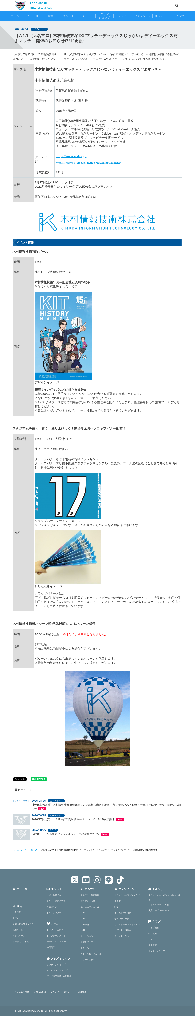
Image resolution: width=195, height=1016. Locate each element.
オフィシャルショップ (57, 970)
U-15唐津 (85, 924)
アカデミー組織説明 (90, 895)
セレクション (87, 936)
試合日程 (17, 912)
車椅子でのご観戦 (21, 941)
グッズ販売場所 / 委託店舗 (59, 976)
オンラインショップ (56, 964)
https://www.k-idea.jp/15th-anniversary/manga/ (88, 162)
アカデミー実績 (88, 901)
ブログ (117, 901)
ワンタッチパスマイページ (127, 924)
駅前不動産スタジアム (23, 924)
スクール (85, 948)
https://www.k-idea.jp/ (71, 156)
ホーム (16, 850)
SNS (116, 906)
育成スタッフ (87, 942)
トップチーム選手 (55, 930)
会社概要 (152, 933)
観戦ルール (18, 930)
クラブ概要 (153, 927)
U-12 (83, 930)
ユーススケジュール (90, 906)
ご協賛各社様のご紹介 (158, 904)
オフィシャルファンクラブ (127, 895)
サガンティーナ (121, 918)
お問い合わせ (40, 992)
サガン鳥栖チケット (56, 895)
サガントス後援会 (122, 930)
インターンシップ (156, 951)
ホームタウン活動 (122, 912)
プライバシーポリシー (60, 992)
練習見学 (51, 947)
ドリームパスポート (56, 912)
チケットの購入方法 (56, 901)
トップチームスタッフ (57, 935)
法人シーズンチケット (158, 910)
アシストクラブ (121, 936)
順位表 (16, 918)
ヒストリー (153, 939)
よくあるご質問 (22, 992)
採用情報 (152, 945)
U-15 (83, 918)
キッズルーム (19, 935)
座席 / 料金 (52, 906)
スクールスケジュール (91, 954)
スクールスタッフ (89, 959)
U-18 (83, 912)
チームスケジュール (56, 941)
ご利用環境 (80, 992)
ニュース (29, 850)
